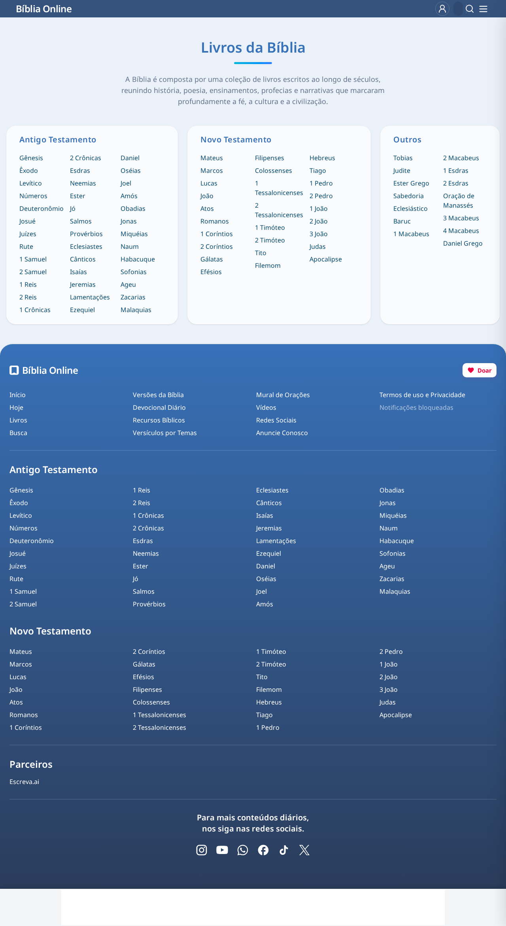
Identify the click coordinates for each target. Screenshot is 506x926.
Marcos (211, 170)
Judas (318, 246)
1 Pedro (321, 183)
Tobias (403, 157)
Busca (18, 432)
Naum (130, 246)
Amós (129, 195)
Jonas (129, 221)
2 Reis (28, 297)
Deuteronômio (41, 208)
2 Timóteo (270, 240)
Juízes (27, 233)
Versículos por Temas (165, 432)
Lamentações (90, 297)
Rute (26, 246)
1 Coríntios (216, 233)
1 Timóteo (270, 227)
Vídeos (266, 407)
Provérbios (86, 233)
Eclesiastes (86, 246)
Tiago (318, 170)
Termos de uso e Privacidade (422, 394)
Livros (18, 420)
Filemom (268, 265)
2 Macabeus (461, 157)
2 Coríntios (216, 246)
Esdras (80, 170)
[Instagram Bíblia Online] (201, 850)
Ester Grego (411, 183)
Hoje (16, 407)
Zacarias (133, 297)
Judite (401, 170)
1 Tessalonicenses (279, 188)
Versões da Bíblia (158, 394)
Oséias (131, 170)
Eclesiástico (410, 208)
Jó (73, 208)
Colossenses (273, 170)
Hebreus (322, 157)
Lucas (208, 183)
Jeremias (83, 284)
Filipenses (269, 157)
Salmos (81, 221)
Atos (207, 208)
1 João (319, 208)
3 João (319, 233)
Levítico (30, 183)
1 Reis (28, 284)
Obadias (133, 208)
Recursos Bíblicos (159, 420)
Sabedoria (408, 195)
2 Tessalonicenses (279, 210)
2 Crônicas (85, 157)
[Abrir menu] (483, 9)
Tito (260, 252)
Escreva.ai (24, 781)
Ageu (128, 284)
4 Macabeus (461, 230)
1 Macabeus (411, 233)
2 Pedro (321, 195)
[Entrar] (442, 9)
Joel (126, 183)
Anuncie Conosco (282, 432)
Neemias (83, 183)
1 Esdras (455, 170)
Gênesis (31, 157)
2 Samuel (33, 271)
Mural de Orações (283, 394)
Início (17, 394)
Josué (27, 221)
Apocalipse (326, 259)
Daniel (130, 157)
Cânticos (83, 259)
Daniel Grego (463, 243)
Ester (77, 195)
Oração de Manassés (458, 200)
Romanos (214, 221)
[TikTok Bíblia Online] (284, 850)
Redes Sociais (276, 420)
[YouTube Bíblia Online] (222, 850)
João (206, 195)
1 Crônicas (35, 309)
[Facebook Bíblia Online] (263, 850)
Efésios (211, 271)
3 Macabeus (461, 218)
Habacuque (138, 259)
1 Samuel (33, 259)
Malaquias (136, 309)
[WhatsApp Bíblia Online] (242, 850)
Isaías (78, 271)
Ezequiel (82, 309)
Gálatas (211, 259)
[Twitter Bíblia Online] (304, 850)
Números (33, 195)
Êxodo (28, 170)
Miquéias (134, 233)
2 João (319, 221)
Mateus (211, 157)
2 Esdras (455, 183)
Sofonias (134, 271)
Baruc (402, 221)
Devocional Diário (159, 407)
